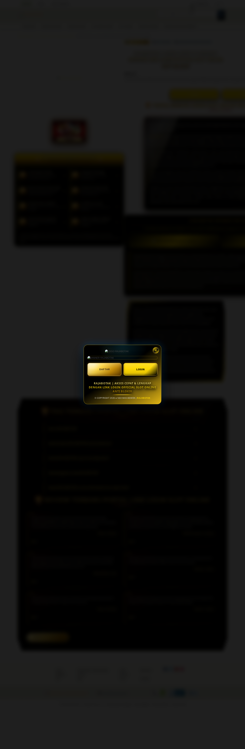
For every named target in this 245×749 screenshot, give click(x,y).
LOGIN (140, 369)
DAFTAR (104, 369)
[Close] (156, 350)
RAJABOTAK (143, 398)
